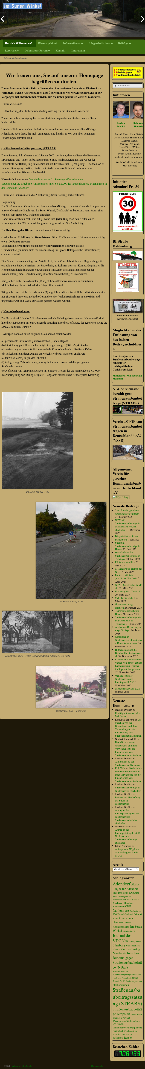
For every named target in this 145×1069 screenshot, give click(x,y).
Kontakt (60, 50)
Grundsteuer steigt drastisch (124, 606)
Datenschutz (97, 1065)
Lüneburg (119, 945)
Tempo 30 (123, 1014)
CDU (128, 906)
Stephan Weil (137, 981)
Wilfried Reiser (122, 1037)
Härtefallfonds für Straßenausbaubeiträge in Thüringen (127, 556)
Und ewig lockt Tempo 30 (128, 591)
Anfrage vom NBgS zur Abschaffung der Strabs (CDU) (127, 852)
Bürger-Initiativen (99, 43)
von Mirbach (118, 1030)
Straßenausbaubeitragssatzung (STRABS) (127, 996)
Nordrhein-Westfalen (121, 977)
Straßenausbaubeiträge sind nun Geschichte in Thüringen (128, 620)
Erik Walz (120, 768)
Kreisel (138, 941)
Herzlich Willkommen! (18, 43)
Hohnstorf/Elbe (121, 926)
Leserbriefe (12, 50)
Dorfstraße (134, 911)
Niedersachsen (133, 945)
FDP (115, 918)
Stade (128, 981)
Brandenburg (118, 903)
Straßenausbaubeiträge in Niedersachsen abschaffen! (128, 789)
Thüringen (117, 1017)
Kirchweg (130, 941)
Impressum (78, 50)
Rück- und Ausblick (125, 562)
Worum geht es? (47, 43)
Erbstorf (138, 914)
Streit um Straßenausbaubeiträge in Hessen (127, 546)
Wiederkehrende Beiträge (122, 1034)
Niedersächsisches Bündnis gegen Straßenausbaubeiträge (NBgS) (127, 960)
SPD (122, 981)
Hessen (128, 922)
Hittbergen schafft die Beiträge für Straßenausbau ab (128, 653)
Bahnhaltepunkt (119, 899)
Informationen (71, 43)
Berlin (129, 899)
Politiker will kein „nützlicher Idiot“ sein (126, 576)
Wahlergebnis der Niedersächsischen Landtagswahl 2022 (125, 679)
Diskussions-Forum (36, 50)
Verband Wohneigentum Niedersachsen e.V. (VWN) (126, 1021)
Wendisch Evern (130, 1030)
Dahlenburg (121, 910)
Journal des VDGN (122, 938)
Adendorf (121, 883)
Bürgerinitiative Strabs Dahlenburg (126, 537)
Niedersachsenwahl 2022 (127, 688)
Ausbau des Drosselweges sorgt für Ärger (128, 628)
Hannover (119, 922)
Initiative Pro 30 (129, 931)
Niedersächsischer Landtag (126, 949)
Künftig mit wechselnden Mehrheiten (127, 714)
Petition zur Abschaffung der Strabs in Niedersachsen (127, 801)
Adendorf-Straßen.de (22, 1065)
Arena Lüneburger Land (122, 896)
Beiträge (123, 43)
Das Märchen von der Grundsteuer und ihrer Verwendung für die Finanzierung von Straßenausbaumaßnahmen (128, 727)
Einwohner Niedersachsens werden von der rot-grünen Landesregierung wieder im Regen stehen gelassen (128, 664)
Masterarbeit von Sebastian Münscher (127, 377)
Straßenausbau (121, 984)
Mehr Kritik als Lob (125, 598)
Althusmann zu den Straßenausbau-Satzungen (128, 763)
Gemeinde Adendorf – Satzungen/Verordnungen (56, 179)
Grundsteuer (125, 918)
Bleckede (135, 899)
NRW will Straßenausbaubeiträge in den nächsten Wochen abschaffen (127, 525)
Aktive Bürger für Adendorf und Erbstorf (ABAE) (126, 888)
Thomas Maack (136, 1014)
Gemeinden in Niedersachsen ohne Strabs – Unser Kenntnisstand (128, 640)
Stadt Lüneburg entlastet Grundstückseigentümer (127, 512)
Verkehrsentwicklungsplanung (127, 1027)
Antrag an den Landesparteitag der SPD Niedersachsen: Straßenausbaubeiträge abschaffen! (127, 817)
